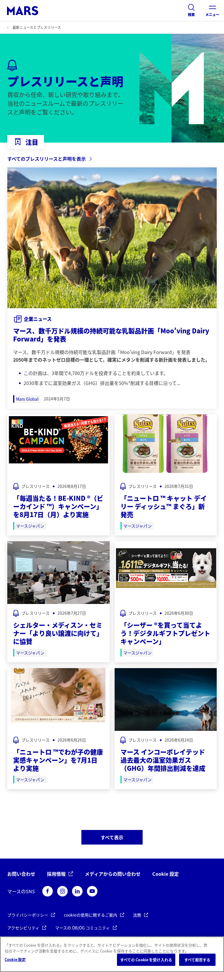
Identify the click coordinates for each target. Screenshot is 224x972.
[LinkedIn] (77, 891)
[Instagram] (62, 891)
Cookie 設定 (165, 874)
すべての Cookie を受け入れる (146, 959)
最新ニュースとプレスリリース (37, 27)
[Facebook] (47, 891)
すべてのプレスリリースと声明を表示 (46, 159)
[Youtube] (92, 891)
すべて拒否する (197, 959)
